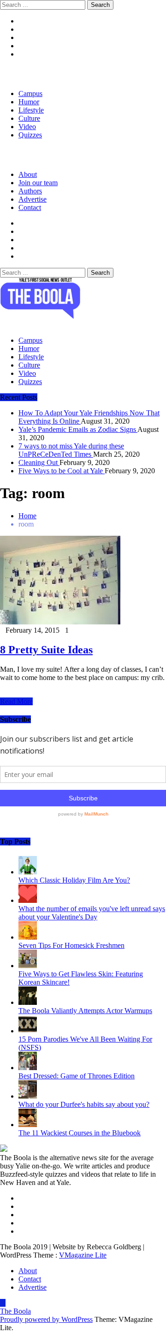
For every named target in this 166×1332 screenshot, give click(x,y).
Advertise (32, 199)
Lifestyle (31, 110)
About (27, 174)
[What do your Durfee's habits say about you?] (27, 1096)
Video (27, 126)
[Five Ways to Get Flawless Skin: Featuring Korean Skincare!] (27, 965)
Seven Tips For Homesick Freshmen (71, 945)
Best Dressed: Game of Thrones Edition (76, 1076)
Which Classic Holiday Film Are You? (74, 880)
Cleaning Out (38, 462)
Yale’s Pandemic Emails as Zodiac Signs (77, 429)
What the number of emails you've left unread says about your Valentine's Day (91, 913)
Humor (28, 102)
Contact (29, 207)
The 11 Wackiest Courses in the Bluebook (79, 1133)
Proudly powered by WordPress (46, 1319)
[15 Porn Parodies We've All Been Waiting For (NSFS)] (27, 1031)
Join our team (38, 183)
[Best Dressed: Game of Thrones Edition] (27, 1067)
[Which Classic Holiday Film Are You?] (27, 872)
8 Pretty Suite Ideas (46, 650)
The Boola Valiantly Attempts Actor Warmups (85, 1011)
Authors (30, 191)
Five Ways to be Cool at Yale (61, 471)
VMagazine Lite (83, 1255)
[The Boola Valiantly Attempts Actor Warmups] (27, 1002)
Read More (16, 701)
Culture (29, 118)
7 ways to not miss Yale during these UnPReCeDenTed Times (71, 450)
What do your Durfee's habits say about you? (83, 1104)
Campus (30, 93)
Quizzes (30, 135)
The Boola (15, 1311)
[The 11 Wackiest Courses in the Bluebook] (27, 1124)
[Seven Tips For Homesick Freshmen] (27, 937)
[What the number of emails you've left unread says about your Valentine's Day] (27, 900)
